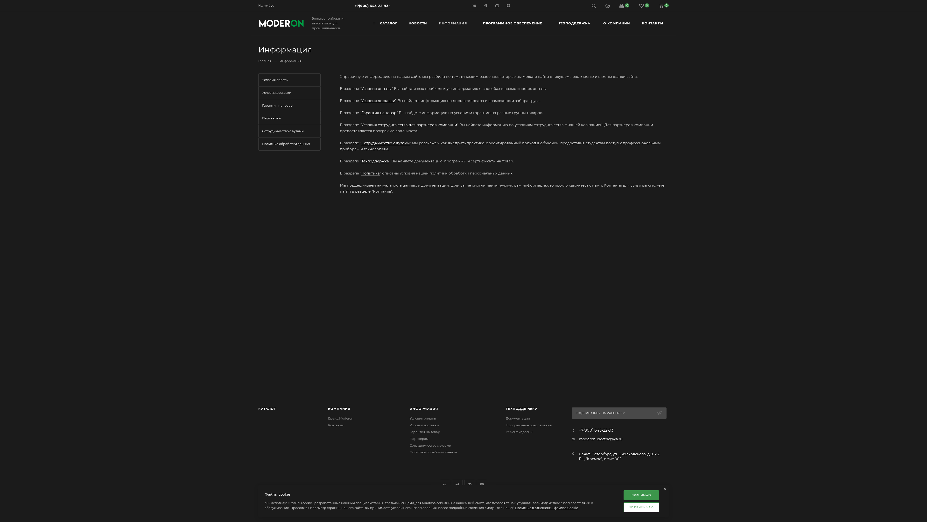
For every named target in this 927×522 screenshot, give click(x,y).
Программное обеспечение (529, 425)
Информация (424, 409)
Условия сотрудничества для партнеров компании (409, 125)
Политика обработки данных (433, 452)
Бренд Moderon (340, 418)
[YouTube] (497, 5)
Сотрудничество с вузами (385, 143)
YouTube (469, 485)
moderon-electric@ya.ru (601, 439)
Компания (339, 409)
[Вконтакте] (474, 5)
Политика (370, 173)
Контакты (336, 425)
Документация (518, 418)
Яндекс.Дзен (508, 5)
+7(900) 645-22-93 (371, 5)
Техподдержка (375, 161)
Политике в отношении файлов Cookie (546, 508)
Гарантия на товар (378, 112)
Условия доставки (378, 100)
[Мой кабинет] (607, 6)
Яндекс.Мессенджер (457, 485)
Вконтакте (445, 485)
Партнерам (419, 439)
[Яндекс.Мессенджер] (486, 5)
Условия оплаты (376, 88)
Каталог (267, 409)
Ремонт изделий (519, 432)
